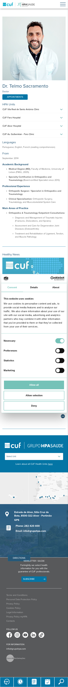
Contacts (10, 621)
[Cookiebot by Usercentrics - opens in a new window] (50, 278)
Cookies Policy (13, 608)
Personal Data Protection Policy (21, 599)
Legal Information (14, 612)
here (50, 464)
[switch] (59, 350)
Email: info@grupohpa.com (31, 531)
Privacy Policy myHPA (16, 616)
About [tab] (55, 287)
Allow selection (34, 395)
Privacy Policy (13, 603)
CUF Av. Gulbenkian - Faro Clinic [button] (18, 134)
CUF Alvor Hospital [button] (12, 126)
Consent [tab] (12, 287)
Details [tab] (34, 287)
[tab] (34, 110)
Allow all (34, 384)
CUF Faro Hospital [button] (11, 117)
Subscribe (29, 579)
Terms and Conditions (17, 595)
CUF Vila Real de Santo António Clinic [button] (21, 109)
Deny (34, 405)
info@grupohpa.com (16, 648)
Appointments (15, 97)
